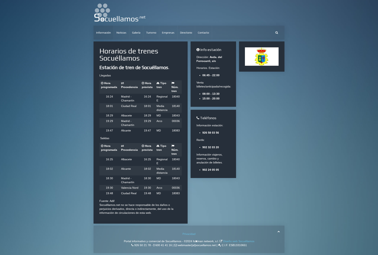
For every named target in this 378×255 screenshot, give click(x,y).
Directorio (186, 32)
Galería (136, 32)
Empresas (168, 32)
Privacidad (189, 233)
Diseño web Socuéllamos (238, 241)
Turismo (151, 32)
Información (103, 32)
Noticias (121, 32)
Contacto (203, 32)
